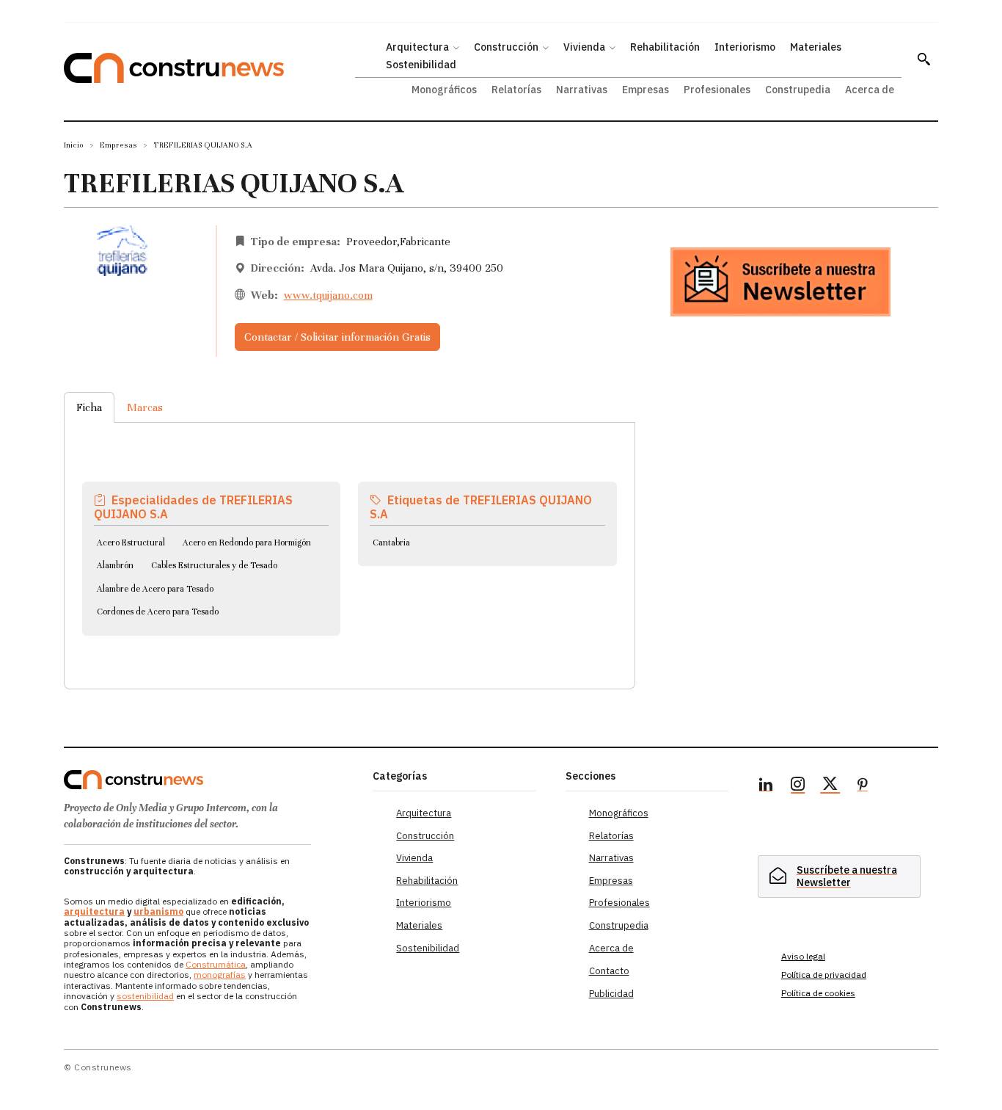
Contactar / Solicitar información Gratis (337, 337)
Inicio (74, 145)
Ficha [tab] (89, 407)
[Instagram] (798, 786)
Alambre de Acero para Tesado (155, 589)
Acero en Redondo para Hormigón (247, 542)
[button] (923, 58)
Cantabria (391, 542)
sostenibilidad (145, 995)
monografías (220, 974)
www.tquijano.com (328, 295)
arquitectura (94, 911)
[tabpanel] (349, 538)
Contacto (609, 971)
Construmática (216, 964)
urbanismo (158, 911)
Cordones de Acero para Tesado (158, 611)
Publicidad (611, 993)
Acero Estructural (131, 542)
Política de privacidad (823, 974)
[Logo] (209, 779)
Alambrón (115, 565)
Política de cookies (818, 992)
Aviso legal (803, 956)
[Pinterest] (862, 786)
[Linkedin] (766, 786)
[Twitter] (830, 786)
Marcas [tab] (145, 407)
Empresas (118, 145)
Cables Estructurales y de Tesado (214, 565)
